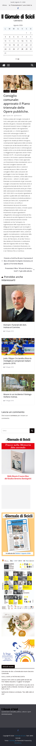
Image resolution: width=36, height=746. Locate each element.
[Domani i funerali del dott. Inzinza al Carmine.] (18, 286)
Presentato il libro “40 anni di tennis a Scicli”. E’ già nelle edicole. (18, 269)
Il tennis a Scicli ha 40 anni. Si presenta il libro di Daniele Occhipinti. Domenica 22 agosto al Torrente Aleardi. (18, 261)
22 (26, 45)
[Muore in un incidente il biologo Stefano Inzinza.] (18, 375)
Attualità (6, 91)
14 (22, 41)
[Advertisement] (16, 497)
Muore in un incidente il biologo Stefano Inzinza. (17, 395)
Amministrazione (7, 714)
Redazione (19, 115)
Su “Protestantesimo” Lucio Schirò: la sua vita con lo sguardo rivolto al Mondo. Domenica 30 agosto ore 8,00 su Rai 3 (18, 687)
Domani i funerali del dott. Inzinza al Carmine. (15, 326)
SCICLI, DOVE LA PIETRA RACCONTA (13, 676)
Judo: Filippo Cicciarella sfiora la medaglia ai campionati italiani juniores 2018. (17, 361)
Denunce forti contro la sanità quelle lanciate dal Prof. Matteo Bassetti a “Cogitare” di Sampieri (20, 6)
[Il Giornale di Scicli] (4, 65)
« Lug (17, 59)
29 (26, 49)
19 (14, 45)
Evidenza (13, 91)
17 (5, 45)
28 (22, 49)
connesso (13, 415)
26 (14, 49)
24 (5, 49)
